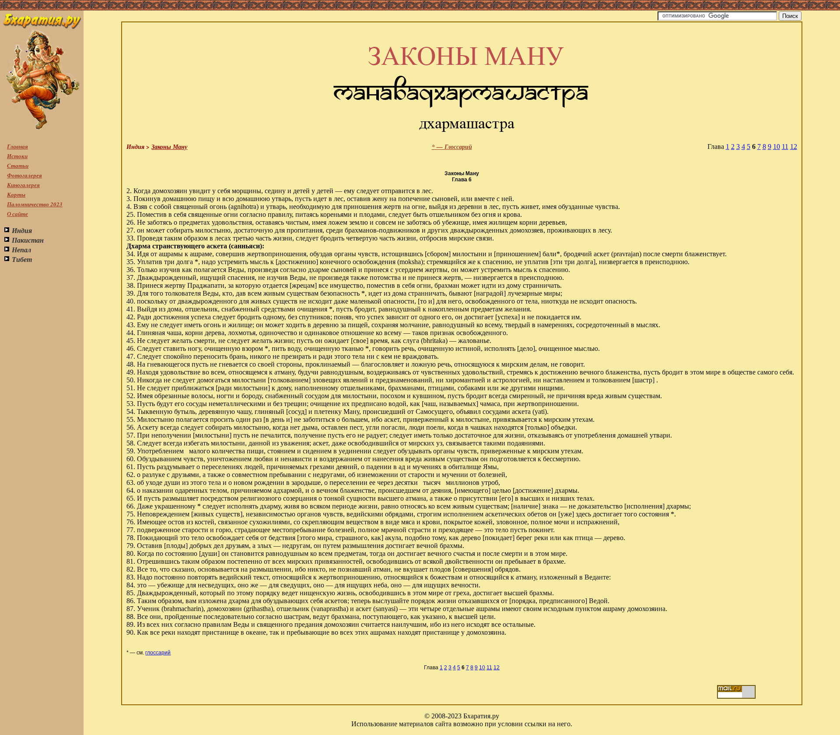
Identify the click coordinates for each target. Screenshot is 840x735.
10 (776, 146)
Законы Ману (169, 146)
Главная (17, 146)
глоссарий (158, 653)
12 (793, 146)
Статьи (17, 166)
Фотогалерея (24, 175)
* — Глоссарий (452, 146)
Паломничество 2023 (35, 204)
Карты (16, 194)
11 (785, 146)
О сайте (17, 214)
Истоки (17, 156)
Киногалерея (23, 185)
